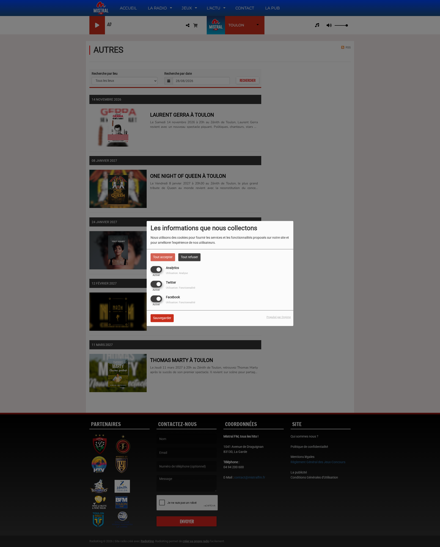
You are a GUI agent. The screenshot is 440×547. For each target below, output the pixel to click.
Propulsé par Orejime (279, 317)
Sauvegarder (162, 318)
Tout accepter (163, 257)
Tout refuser (189, 257)
